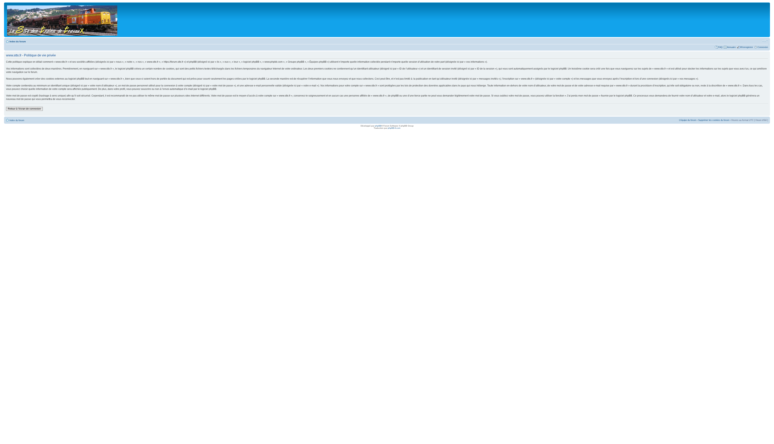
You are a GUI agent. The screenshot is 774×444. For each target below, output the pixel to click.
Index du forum (17, 41)
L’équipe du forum (687, 120)
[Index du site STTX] (62, 19)
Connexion (762, 47)
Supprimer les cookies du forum (713, 120)
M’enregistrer (746, 47)
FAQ (720, 47)
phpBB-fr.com (394, 128)
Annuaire (731, 47)
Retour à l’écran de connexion (24, 108)
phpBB (378, 126)
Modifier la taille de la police (765, 41)
